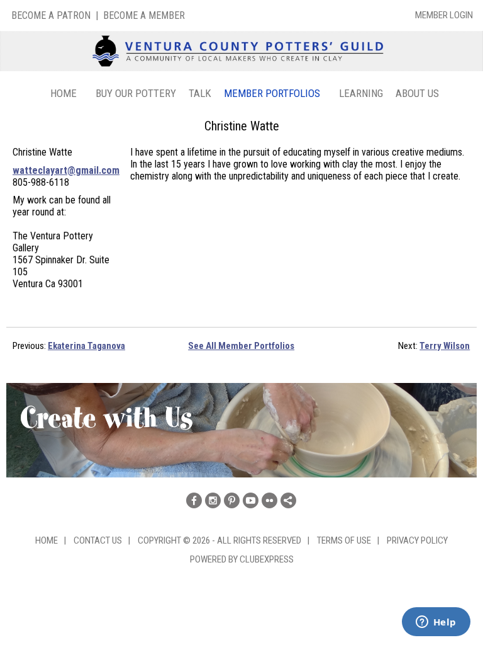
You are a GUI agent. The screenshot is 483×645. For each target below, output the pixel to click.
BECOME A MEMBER (144, 15)
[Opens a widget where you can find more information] (435, 623)
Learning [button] (361, 93)
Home (63, 93)
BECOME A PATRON (51, 15)
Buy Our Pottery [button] (136, 93)
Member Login (444, 15)
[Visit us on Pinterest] (232, 500)
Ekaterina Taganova (86, 345)
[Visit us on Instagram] (213, 500)
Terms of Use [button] (344, 540)
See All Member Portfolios (241, 345)
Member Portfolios (272, 93)
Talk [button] (200, 93)
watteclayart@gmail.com (66, 170)
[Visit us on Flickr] (269, 500)
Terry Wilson (444, 345)
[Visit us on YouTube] (250, 500)
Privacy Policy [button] (417, 540)
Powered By (215, 559)
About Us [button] (417, 93)
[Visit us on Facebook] (194, 500)
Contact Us (98, 540)
